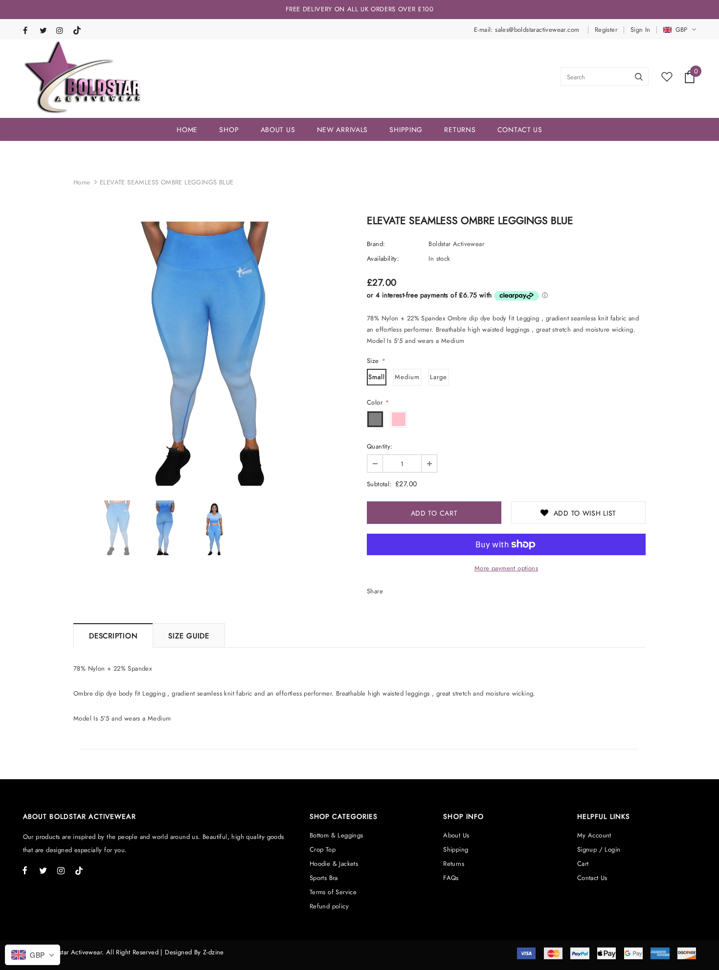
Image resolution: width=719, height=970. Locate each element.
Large (438, 377)
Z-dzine (213, 952)
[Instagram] (62, 31)
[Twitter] (46, 31)
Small (376, 377)
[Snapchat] (79, 29)
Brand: (376, 243)
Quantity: (380, 446)
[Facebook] (29, 31)
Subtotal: (379, 484)
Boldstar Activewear (456, 243)
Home (81, 182)
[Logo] (83, 76)
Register (606, 29)
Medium (407, 377)
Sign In (640, 29)
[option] (212, 354)
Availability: (383, 258)
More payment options (506, 568)
